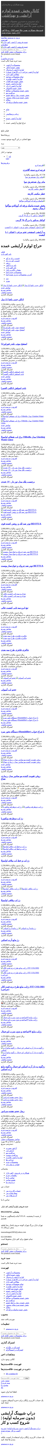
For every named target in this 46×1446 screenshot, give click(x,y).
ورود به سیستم (12, 1329)
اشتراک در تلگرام (13, 1347)
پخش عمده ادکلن (13, 67)
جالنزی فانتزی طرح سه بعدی (15, 650)
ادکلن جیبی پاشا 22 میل (12, 299)
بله (8, 157)
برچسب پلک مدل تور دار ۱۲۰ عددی (18, 481)
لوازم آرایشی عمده (13, 84)
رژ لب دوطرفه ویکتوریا (12, 818)
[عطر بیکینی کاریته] (36, 189)
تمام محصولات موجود (14, 77)
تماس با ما (10, 1178)
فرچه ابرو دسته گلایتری (34, 170)
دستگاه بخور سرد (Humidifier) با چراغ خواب (22, 731)
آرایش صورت (11, 1148)
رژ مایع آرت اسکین (10, 940)
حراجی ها (10, 1160)
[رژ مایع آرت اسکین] (18, 928)
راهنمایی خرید (11, 1175)
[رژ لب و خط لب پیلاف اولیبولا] (14, 848)
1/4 (7, 279)
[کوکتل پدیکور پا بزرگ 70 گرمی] (31, 216)
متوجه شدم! (11, 33)
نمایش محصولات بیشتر (10, 1139)
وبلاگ (8, 100)
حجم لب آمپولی (8, 689)
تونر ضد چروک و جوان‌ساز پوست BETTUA (22, 566)
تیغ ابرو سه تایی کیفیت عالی (14, 608)
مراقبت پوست (12, 1155)
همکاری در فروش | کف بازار (17, 1173)
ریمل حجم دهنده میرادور (13, 1111)
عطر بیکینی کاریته (36, 193)
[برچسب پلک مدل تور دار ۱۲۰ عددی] (16, 469)
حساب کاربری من (13, 1191)
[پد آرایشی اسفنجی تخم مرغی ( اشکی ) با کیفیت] (25, 227)
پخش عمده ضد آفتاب (14, 81)
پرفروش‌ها (5, 163)
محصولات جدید (12, 1162)
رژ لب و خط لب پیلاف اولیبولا (15, 860)
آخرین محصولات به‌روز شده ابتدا (19, 275)
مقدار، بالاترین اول (13, 270)
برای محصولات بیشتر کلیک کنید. (14, 52)
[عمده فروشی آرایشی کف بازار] (14, 42)
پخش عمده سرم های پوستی (17, 98)
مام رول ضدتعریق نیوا (34, 182)
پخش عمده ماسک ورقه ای (16, 102)
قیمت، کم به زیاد (13, 261)
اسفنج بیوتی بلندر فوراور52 (14, 344)
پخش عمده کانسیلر (13, 88)
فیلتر (3, 252)
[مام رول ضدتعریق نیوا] (35, 177)
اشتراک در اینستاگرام (14, 1350)
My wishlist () (12, 1374)
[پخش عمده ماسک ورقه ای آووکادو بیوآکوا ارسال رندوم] (32, 201)
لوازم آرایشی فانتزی (14, 79)
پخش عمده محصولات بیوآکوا (17, 91)
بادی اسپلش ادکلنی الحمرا (13, 388)
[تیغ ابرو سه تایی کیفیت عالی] (13, 595)
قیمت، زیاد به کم (13, 258)
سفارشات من (11, 1193)
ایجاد (26, 1378)
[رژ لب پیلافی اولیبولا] (19, 889)
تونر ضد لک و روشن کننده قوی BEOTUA (21, 523)
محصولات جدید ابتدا (14, 272)
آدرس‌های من (11, 1195)
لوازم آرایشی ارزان (13, 86)
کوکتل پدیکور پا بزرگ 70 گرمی (30, 220)
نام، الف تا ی (6, 254)
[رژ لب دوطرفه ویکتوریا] (22, 807)
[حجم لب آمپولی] (16, 678)
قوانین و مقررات (12, 1164)
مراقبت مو (10, 93)
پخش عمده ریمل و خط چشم (17, 95)
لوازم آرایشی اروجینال (15, 70)
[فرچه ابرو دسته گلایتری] (40, 165)
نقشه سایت (10, 1180)
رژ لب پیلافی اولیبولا (10, 900)
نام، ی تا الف (11, 265)
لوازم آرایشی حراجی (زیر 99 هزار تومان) (22, 72)
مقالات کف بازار (12, 74)
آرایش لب (10, 1151)
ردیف (8, 263)
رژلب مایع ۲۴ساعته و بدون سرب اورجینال (21, 1031)
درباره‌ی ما (10, 1182)
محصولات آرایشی (13, 65)
